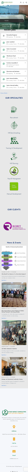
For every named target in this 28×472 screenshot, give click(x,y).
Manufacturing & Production (13, 65)
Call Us (14, 443)
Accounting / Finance (12, 44)
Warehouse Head (11, 56)
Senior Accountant (11, 49)
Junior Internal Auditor (12, 78)
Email (14, 455)
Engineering (10, 37)
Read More (4, 280)
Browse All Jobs (4, 93)
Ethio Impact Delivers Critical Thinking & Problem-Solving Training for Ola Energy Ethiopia (13, 311)
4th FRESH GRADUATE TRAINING (9, 348)
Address (14, 431)
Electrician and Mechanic (13, 71)
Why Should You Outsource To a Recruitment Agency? (14, 274)
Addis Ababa (18, 37)
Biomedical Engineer (12, 35)
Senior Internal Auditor (12, 85)
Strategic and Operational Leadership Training (12, 379)
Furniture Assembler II (12, 63)
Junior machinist (11, 42)
